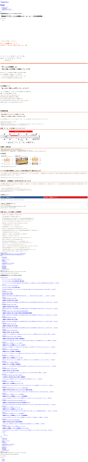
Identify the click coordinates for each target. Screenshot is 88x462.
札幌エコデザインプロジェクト (7, 445)
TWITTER (3, 265)
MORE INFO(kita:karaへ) (4, 277)
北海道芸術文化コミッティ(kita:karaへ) (8, 444)
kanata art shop (4, 261)
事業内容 (3, 260)
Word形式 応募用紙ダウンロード (7, 197)
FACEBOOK (4, 268)
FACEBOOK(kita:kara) (5, 450)
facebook (3, 460)
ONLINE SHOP (4, 439)
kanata (2, 5)
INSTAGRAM (4, 266)
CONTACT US (4, 257)
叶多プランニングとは (6, 259)
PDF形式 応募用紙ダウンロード (51, 197)
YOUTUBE (4, 267)
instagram (3, 459)
